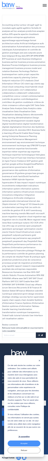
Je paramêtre (24, 437)
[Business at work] (12, 5)
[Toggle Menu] (45, 5)
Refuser (24, 450)
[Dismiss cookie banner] (39, 360)
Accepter (24, 443)
